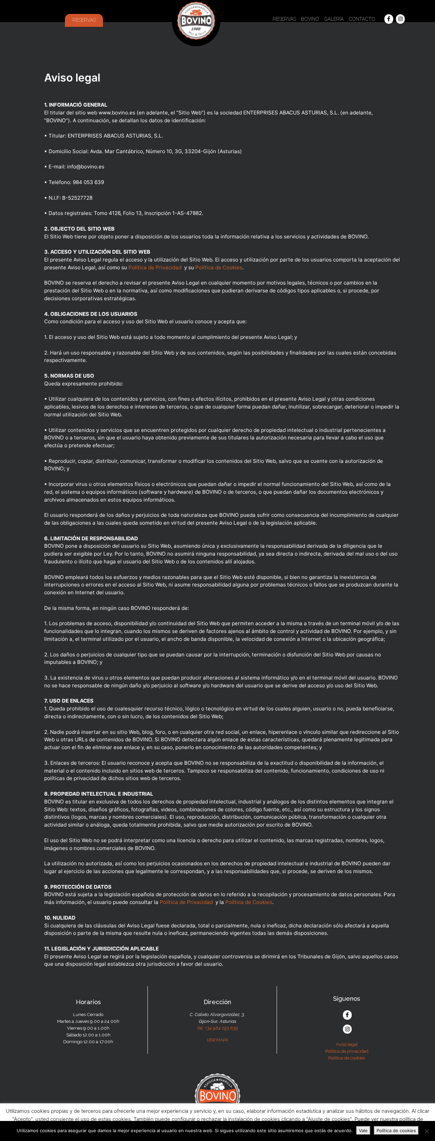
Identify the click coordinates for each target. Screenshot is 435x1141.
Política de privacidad (346, 1051)
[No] (426, 1131)
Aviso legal (347, 1044)
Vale (363, 1130)
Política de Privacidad (154, 267)
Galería (334, 19)
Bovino (310, 19)
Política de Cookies (218, 267)
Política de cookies (346, 1058)
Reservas (84, 20)
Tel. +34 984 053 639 (217, 1028)
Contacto (362, 19)
